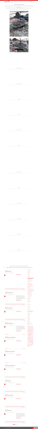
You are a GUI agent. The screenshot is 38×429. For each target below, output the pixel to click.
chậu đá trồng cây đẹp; (22, 288)
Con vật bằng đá (23, 1)
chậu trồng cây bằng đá (8, 304)
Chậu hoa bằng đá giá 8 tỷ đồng (31, 290)
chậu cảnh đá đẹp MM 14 (9, 292)
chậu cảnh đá (18, 288)
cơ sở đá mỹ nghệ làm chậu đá (12, 304)
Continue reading (18, 274)
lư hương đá (29, 272)
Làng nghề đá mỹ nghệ (18, 0)
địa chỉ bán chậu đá (16, 304)
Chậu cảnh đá (6, 270)
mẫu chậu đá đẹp (22, 304)
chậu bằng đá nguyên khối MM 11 (10, 337)
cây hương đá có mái (29, 332)
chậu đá (20, 288)
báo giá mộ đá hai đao (29, 327)
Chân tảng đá (29, 313)
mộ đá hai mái (30, 340)
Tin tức (28, 0)
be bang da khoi (11, 288)
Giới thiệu (13, 0)
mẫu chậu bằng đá (19, 304)
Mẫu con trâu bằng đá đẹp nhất (31, 289)
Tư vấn (21, 0)
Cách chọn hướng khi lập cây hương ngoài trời (30, 291)
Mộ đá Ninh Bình (12, 294)
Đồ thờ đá (27, 1)
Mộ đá (20, 1)
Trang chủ (13, 1)
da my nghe (29, 334)
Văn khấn (23, 0)
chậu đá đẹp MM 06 (8, 410)
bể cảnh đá (13, 288)
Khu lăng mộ (18, 1)
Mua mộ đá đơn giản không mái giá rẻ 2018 (31, 286)
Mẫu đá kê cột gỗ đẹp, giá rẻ (30, 284)
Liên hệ (30, 0)
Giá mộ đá (15, 0)
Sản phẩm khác (30, 1)
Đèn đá (28, 315)
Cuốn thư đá (29, 314)
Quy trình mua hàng (26, 0)
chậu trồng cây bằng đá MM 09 (10, 365)
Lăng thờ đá (29, 271)
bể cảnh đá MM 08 (8, 380)
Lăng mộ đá (11, 0)
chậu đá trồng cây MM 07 (9, 395)
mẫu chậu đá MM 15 (8, 271)
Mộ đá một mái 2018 (30, 285)
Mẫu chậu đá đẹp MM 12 (9, 323)
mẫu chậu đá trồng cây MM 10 (10, 351)
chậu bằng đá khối (15, 288)
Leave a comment (24, 334)
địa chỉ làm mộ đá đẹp (30, 345)
